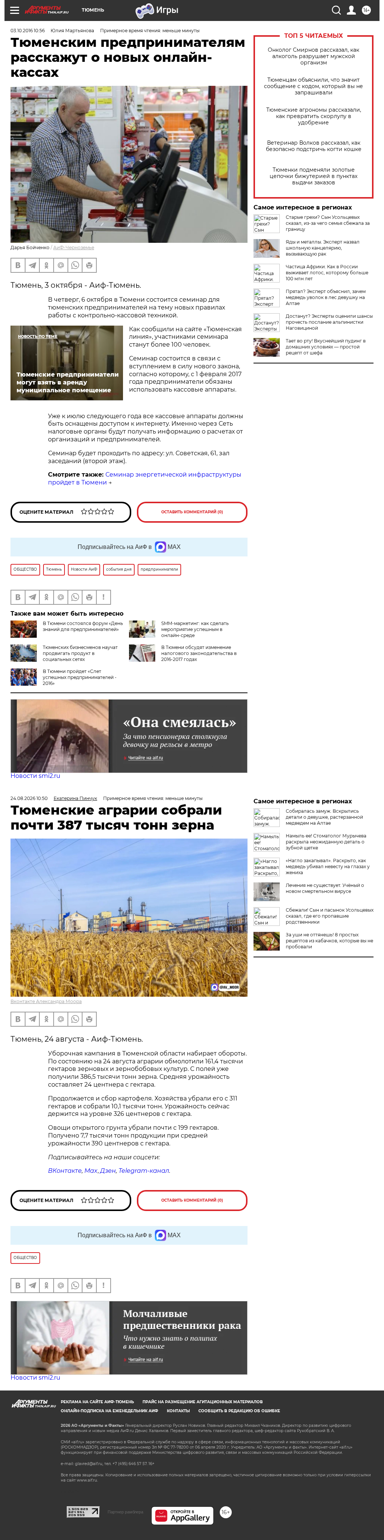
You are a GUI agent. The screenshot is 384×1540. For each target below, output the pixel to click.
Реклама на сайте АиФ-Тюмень (97, 1401)
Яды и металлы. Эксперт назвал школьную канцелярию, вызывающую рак (323, 248)
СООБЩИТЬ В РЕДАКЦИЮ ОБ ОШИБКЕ (239, 1410)
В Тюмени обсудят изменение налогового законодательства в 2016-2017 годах (199, 653)
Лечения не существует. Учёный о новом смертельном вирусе (325, 888)
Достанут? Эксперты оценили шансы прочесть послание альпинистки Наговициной (329, 322)
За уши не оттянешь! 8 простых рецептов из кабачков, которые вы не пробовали (329, 940)
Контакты (178, 1410)
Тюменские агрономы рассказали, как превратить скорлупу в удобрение (313, 116)
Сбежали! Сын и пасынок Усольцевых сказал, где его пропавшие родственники (330, 916)
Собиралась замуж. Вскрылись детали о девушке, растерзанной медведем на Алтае (324, 817)
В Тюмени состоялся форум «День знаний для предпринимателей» (83, 626)
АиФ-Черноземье (73, 247)
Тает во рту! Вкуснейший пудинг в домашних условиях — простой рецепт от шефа (326, 347)
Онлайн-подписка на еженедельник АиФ (109, 1410)
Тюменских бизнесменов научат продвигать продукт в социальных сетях (80, 653)
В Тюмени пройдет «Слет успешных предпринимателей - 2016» (80, 677)
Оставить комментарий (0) (192, 512)
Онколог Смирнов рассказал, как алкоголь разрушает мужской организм (313, 56)
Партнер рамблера (125, 1512)
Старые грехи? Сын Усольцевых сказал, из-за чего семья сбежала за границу (328, 223)
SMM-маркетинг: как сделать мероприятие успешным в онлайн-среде (195, 629)
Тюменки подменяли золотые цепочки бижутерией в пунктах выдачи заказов (313, 176)
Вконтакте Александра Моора (46, 1001)
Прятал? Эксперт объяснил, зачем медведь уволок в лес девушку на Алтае (326, 297)
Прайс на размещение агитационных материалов (202, 1401)
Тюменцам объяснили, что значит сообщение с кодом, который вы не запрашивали (313, 86)
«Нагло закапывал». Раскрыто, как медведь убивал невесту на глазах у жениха (328, 866)
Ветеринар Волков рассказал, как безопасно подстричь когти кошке (314, 146)
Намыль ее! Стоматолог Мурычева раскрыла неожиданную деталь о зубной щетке (326, 842)
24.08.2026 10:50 (29, 798)
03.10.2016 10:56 (27, 30)
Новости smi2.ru (35, 775)
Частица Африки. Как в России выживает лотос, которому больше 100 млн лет (327, 272)
